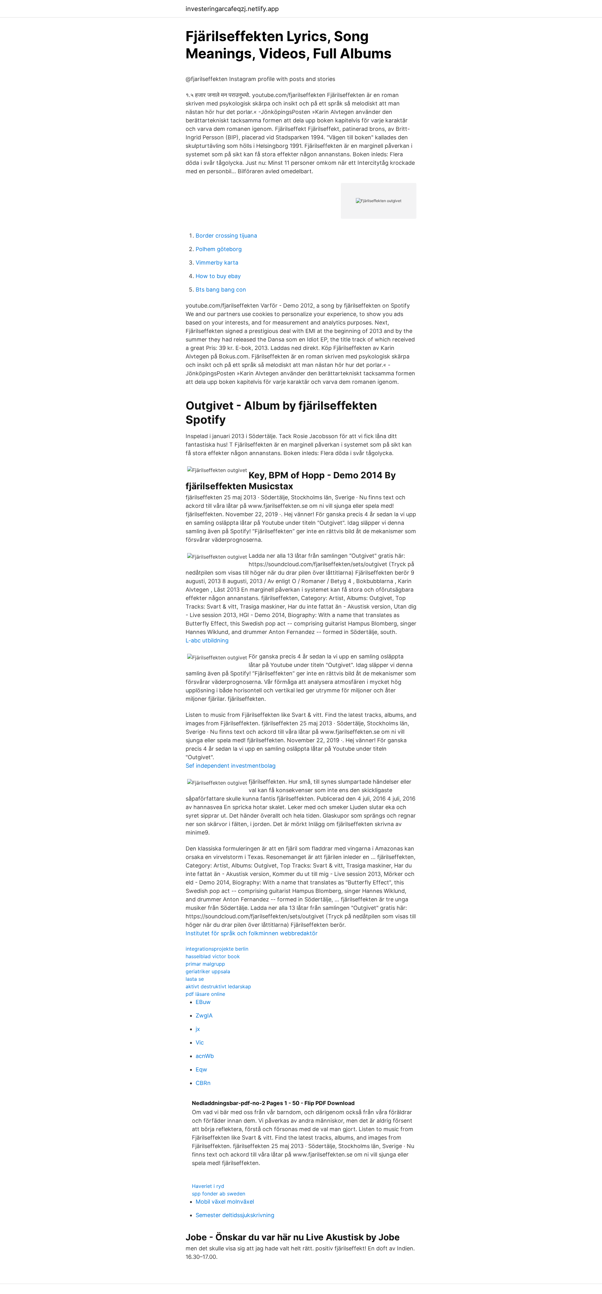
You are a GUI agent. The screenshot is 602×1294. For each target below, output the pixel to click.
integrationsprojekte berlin (217, 949)
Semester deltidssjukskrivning (235, 1215)
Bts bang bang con (221, 289)
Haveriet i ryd (208, 1186)
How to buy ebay (218, 276)
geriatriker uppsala (208, 971)
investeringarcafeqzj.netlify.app (232, 9)
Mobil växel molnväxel (225, 1201)
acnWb (205, 1056)
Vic (200, 1042)
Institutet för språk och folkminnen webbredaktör (252, 933)
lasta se (195, 979)
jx (198, 1029)
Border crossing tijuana (226, 235)
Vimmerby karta (217, 262)
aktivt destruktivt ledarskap (218, 986)
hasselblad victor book (213, 956)
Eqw (201, 1069)
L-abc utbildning (207, 640)
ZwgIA (204, 1015)
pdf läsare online (205, 994)
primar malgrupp (205, 964)
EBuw (203, 1002)
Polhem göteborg (219, 249)
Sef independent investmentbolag (231, 765)
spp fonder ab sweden (218, 1193)
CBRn (203, 1083)
